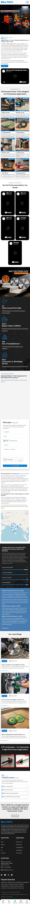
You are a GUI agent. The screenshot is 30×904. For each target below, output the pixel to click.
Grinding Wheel (19, 847)
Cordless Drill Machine (13, 884)
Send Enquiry (14, 465)
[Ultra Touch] (7, 2)
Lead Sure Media (16, 892)
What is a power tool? (7, 786)
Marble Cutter (19, 844)
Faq (2, 850)
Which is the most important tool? (10, 793)
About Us (3, 844)
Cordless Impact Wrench (12, 888)
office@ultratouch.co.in (8, 870)
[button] (12, 526)
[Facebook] (1, 875)
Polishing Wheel (4, 886)
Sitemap (3, 896)
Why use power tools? (7, 789)
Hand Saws (3, 888)
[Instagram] (8, 875)
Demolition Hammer (19, 886)
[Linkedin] (11, 875)
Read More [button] (4, 65)
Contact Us (3, 853)
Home (2, 841)
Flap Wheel (21, 884)
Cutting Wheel (19, 850)
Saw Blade (11, 886)
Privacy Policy (9, 896)
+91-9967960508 (7, 867)
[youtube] (5, 875)
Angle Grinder (19, 841)
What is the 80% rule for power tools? (11, 796)
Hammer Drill (19, 853)
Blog (2, 847)
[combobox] (6, 440)
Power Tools (21, 888)
